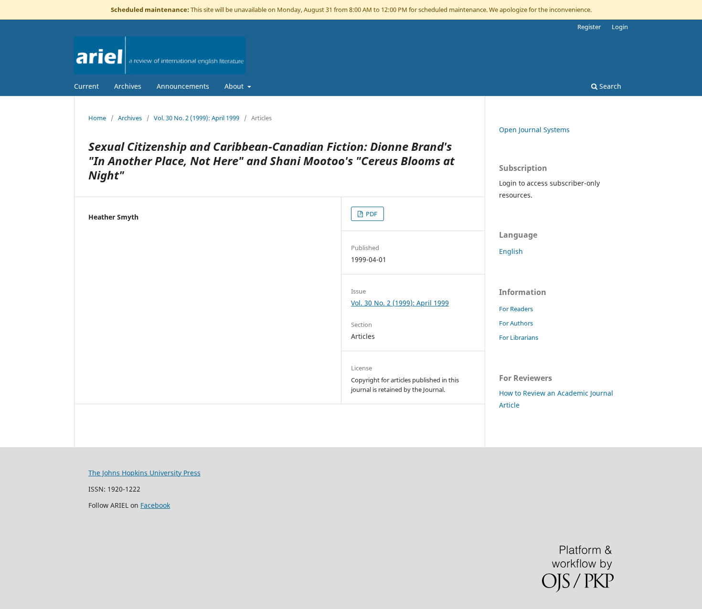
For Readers (516, 308)
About (234, 86)
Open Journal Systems (534, 129)
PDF (370, 214)
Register (589, 26)
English (511, 251)
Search (609, 86)
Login (620, 26)
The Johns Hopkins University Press (144, 472)
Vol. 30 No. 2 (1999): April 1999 (196, 118)
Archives (127, 86)
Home (97, 118)
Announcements (183, 86)
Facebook (155, 505)
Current (86, 86)
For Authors (516, 323)
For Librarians (518, 337)
